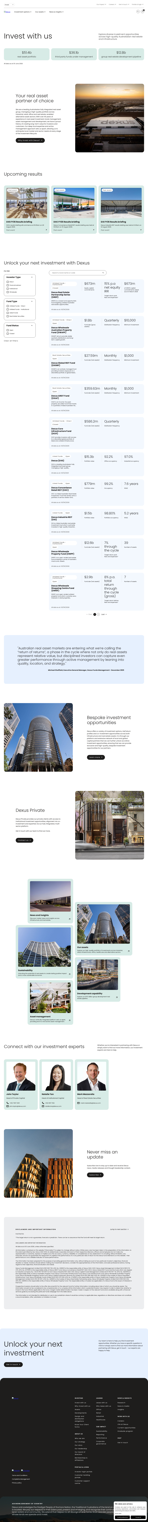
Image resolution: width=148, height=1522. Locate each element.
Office (98, 1409)
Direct (11, 282)
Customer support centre (82, 1482)
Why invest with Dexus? (30, 140)
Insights (121, 1409)
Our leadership (81, 1449)
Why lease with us (103, 1406)
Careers (121, 1421)
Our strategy (80, 1442)
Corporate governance (101, 1442)
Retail (98, 1413)
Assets (77, 1409)
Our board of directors (80, 1453)
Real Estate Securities (16, 316)
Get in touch (13, 1364)
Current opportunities (126, 1428)
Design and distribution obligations (79, 1418)
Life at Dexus (123, 1424)
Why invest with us (82, 1406)
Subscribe (95, 1175)
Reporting (100, 1435)
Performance (101, 1438)
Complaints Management (21, 1479)
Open (11, 330)
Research (121, 1403)
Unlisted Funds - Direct (17, 306)
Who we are (80, 1438)
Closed (11, 334)
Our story (78, 1445)
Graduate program (125, 1431)
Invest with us (80, 1403)
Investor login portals (83, 1472)
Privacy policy (17, 1483)
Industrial (100, 1416)
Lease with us (101, 1403)
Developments (81, 1413)
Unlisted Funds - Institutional (19, 309)
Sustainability (101, 1431)
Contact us (24, 840)
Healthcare (100, 1420)
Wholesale (13, 292)
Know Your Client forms (82, 1426)
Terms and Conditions (19, 1475)
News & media (123, 1406)
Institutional (13, 289)
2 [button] (98, 614)
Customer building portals (82, 1476)
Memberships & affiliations (81, 1459)
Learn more (95, 757)
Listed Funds (13, 313)
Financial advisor (15, 285)
